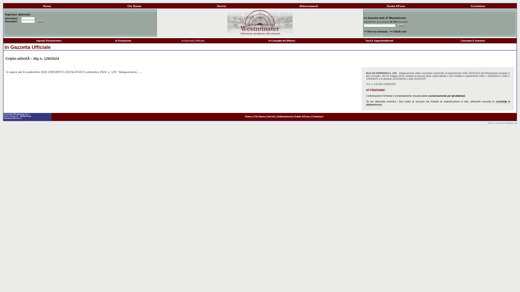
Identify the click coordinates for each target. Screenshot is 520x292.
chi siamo (134, 6)
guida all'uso (396, 6)
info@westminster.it (12, 118)
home (47, 6)
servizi (221, 6)
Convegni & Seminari (473, 40)
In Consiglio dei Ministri (282, 40)
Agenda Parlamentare (49, 40)
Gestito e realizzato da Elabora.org (502, 123)
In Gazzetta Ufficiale (193, 40)
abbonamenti (308, 6)
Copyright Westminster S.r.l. (16, 114)
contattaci (478, 6)
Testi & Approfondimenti (379, 40)
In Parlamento (123, 40)
